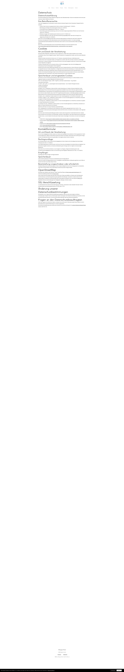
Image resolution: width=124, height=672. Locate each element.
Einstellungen (113, 670)
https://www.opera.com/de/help (49, 125)
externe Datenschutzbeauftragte (79, 205)
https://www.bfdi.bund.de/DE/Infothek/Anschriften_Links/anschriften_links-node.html (55, 46)
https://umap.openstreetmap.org (72, 172)
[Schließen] (122, 670)
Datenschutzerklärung (51, 670)
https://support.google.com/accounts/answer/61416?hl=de (58, 123)
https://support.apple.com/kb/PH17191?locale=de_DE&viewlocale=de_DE (57, 126)
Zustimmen (119, 670)
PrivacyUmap (55, 173)
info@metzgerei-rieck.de (62, 652)
